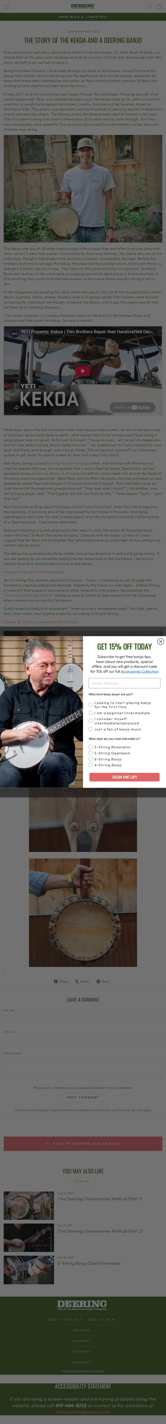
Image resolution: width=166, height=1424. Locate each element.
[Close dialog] (161, 641)
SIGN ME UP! (124, 777)
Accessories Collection (139, 671)
